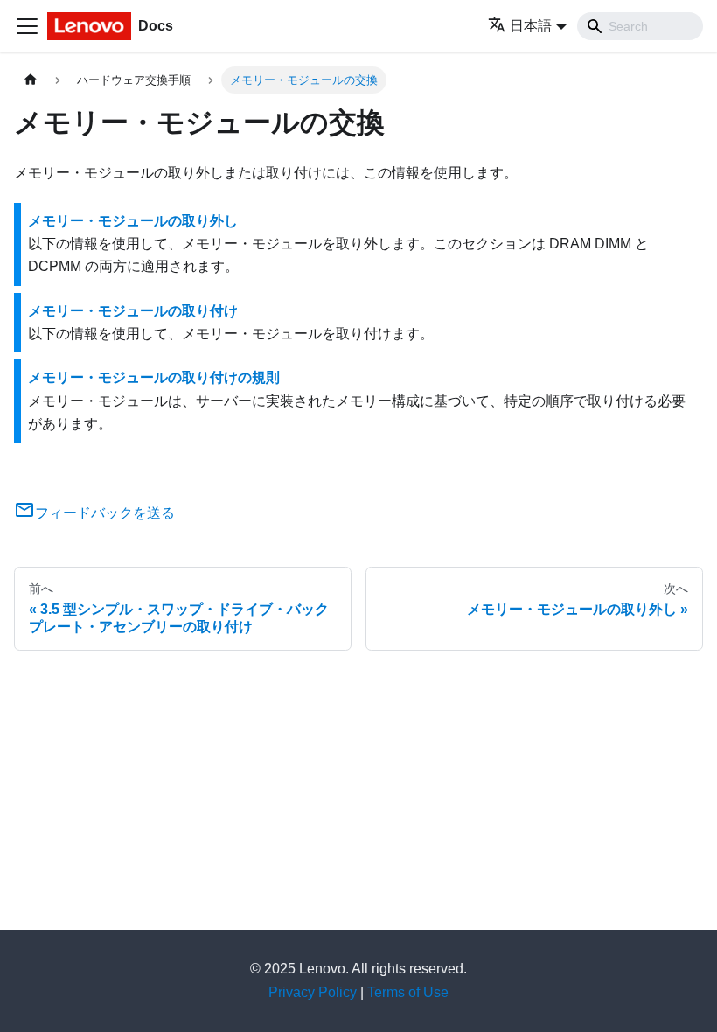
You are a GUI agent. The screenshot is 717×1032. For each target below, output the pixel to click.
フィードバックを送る (105, 513)
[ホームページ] (30, 80)
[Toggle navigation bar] (27, 26)
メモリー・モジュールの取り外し (133, 220)
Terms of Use (408, 992)
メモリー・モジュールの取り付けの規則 (154, 377)
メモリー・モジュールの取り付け (133, 310)
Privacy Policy (312, 992)
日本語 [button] (531, 25)
